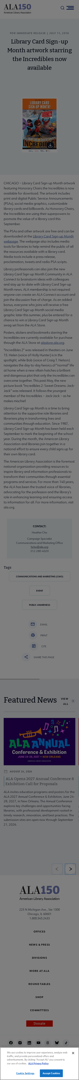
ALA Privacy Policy (38, 1063)
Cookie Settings (25, 1073)
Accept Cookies (51, 1073)
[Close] (73, 1053)
